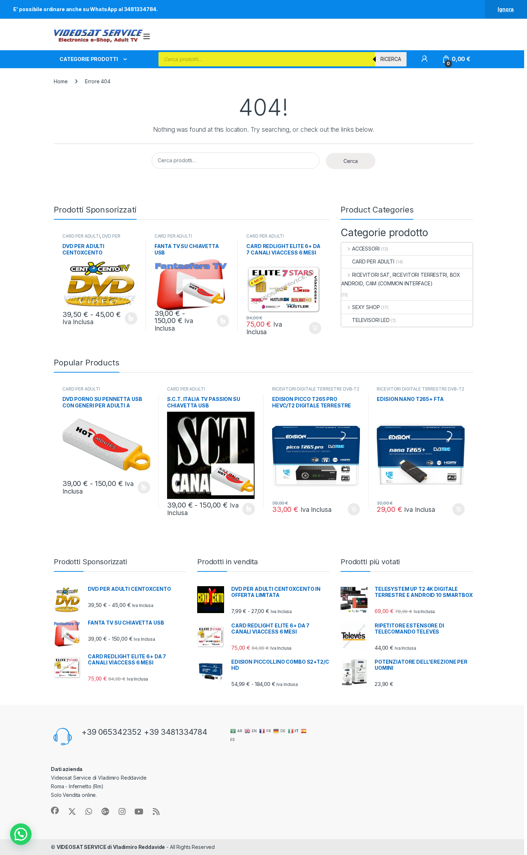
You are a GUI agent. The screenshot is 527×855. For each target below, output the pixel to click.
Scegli (130, 318)
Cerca (350, 161)
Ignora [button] (506, 9)
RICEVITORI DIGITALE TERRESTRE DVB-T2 (315, 389)
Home (60, 81)
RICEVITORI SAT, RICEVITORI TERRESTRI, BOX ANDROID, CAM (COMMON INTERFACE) (400, 279)
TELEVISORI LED (371, 320)
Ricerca (390, 59)
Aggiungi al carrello (311, 328)
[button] (21, 834)
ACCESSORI (366, 249)
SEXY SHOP (366, 307)
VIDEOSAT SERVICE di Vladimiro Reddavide (111, 847)
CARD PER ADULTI (81, 236)
